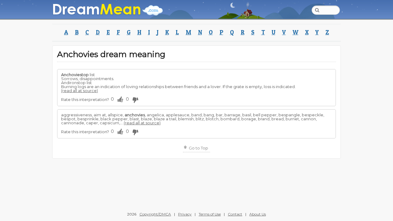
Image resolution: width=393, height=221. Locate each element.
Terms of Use (210, 214)
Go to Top (198, 147)
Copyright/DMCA (155, 214)
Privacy (185, 214)
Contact (235, 214)
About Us (257, 214)
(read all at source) (79, 90)
